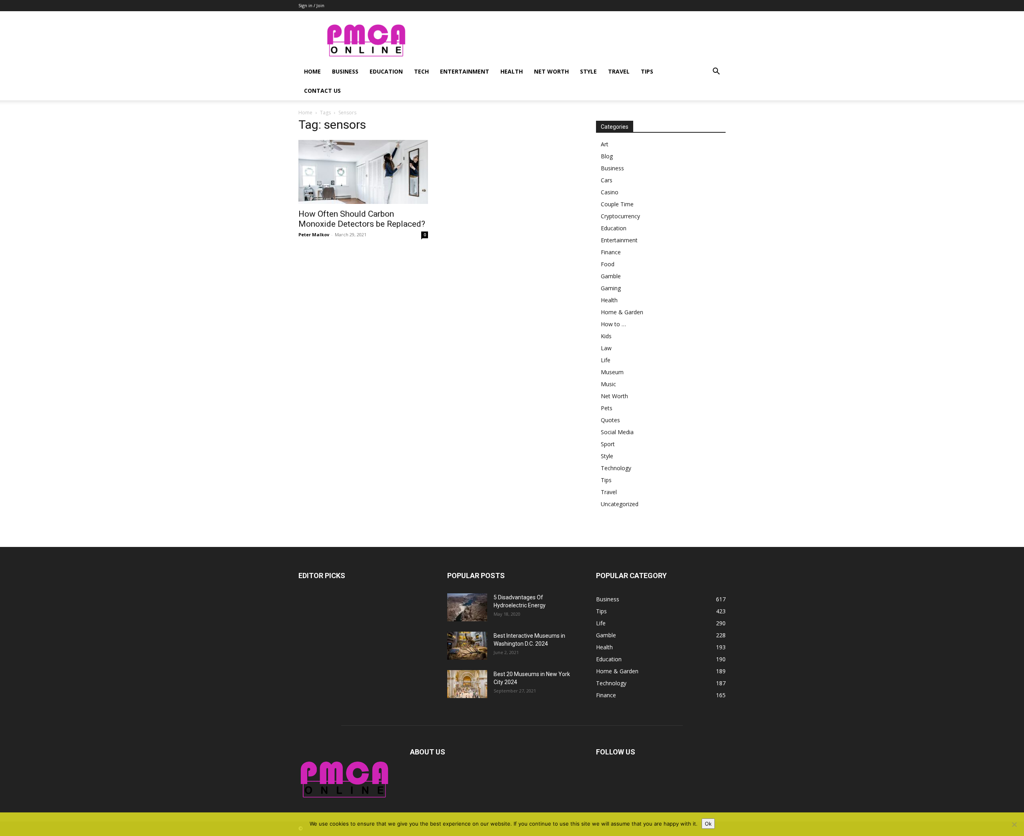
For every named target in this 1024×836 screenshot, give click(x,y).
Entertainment (464, 71)
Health (511, 71)
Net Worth (551, 71)
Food (607, 264)
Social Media (617, 432)
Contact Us (322, 90)
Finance (611, 252)
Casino (609, 192)
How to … (613, 324)
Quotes (610, 420)
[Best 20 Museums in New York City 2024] (467, 684)
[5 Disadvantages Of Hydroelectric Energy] (467, 607)
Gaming (611, 288)
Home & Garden (622, 312)
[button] (716, 72)
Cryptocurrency (620, 216)
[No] (1014, 824)
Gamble (611, 276)
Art (604, 144)
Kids (606, 336)
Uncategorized (619, 504)
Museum (612, 372)
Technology (616, 468)
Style (588, 71)
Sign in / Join (311, 5)
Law (606, 348)
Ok (708, 823)
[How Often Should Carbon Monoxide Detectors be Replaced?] (363, 172)
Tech (421, 71)
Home (312, 71)
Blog (607, 156)
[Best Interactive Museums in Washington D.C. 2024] (467, 646)
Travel (619, 71)
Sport (608, 444)
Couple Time (617, 204)
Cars (606, 180)
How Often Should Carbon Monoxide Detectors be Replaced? (361, 219)
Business (345, 71)
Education (386, 71)
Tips (647, 71)
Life (605, 360)
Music (608, 384)
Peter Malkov (313, 234)
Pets (606, 408)
